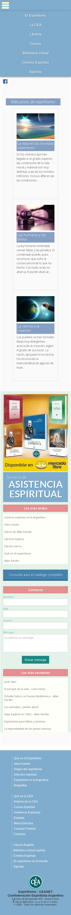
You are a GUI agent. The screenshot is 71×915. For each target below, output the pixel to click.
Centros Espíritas (35, 62)
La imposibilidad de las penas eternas (27, 728)
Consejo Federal (25, 828)
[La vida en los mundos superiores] (35, 138)
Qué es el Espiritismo (27, 758)
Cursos (35, 43)
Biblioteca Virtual (36, 53)
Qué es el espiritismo (17, 553)
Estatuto (19, 817)
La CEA (35, 25)
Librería (36, 34)
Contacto (19, 834)
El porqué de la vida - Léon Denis (24, 689)
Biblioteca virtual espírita (29, 850)
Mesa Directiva (23, 823)
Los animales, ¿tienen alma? (21, 707)
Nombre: (8, 597)
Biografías (20, 785)
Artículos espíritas (25, 774)
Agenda (35, 72)
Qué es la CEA (23, 796)
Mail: (6, 608)
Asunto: (8, 620)
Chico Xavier (11, 524)
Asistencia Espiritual (27, 812)
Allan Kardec (11, 560)
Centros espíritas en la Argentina (24, 517)
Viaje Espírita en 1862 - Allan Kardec (26, 714)
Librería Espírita (14, 539)
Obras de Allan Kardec (18, 531)
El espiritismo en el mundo (30, 861)
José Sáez (10, 681)
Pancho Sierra (12, 546)
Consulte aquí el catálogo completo (35, 574)
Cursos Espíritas (24, 807)
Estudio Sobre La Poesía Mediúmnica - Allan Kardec (31, 698)
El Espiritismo (35, 15)
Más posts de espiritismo (33, 101)
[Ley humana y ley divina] (35, 229)
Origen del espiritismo (28, 769)
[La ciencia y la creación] (35, 321)
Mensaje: (8, 632)
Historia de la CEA (26, 801)
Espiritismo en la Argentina (31, 779)
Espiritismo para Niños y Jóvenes (24, 721)
